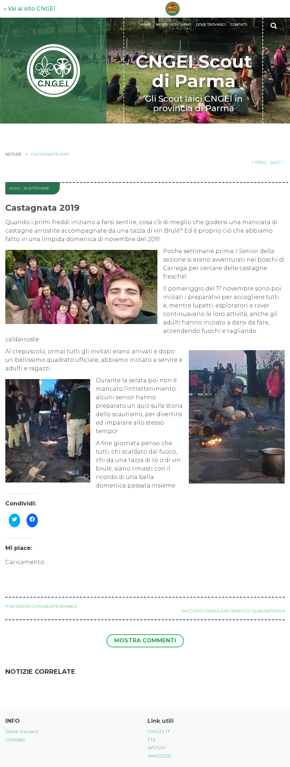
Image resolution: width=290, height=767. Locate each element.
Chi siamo (181, 24)
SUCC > (277, 162)
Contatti (239, 24)
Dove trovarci (211, 24)
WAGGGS (159, 756)
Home (145, 24)
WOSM (156, 747)
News (161, 24)
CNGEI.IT (158, 731)
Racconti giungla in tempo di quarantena (231, 610)
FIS (151, 739)
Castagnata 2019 (50, 154)
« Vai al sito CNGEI (29, 8)
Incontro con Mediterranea (43, 606)
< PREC (259, 162)
